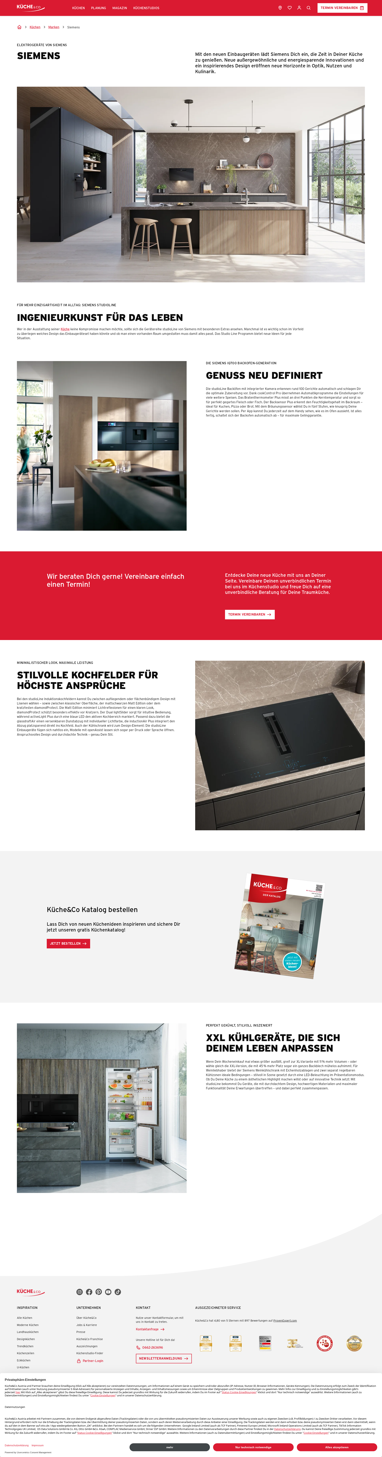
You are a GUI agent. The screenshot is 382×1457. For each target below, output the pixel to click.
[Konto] (299, 7)
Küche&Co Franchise (89, 1339)
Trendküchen (25, 1346)
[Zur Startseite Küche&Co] (31, 8)
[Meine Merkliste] (289, 7)
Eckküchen (23, 1360)
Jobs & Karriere (86, 1325)
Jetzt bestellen (65, 943)
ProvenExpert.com (285, 1320)
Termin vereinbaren (339, 8)
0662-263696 (152, 1347)
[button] (78, 8)
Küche (65, 329)
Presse (80, 1332)
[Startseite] (19, 27)
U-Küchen (23, 1367)
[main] (191, 615)
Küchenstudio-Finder (89, 1353)
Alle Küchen (24, 1318)
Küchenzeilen (25, 1353)
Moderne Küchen (28, 1325)
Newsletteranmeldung (160, 1358)
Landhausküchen (28, 1332)
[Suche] (308, 8)
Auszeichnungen (86, 1346)
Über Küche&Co (86, 1318)
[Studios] (280, 7)
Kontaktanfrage (147, 1329)
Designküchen (26, 1339)
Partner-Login (93, 1361)
